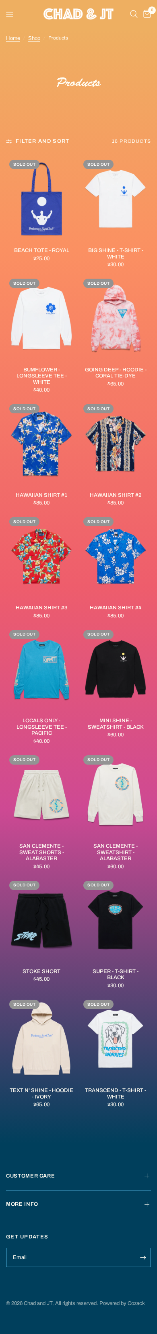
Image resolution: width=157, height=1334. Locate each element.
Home (13, 38)
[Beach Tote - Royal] (41, 199)
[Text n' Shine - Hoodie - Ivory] (41, 1039)
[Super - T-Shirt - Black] (115, 920)
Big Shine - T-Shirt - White (115, 254)
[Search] (133, 14)
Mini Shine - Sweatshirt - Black (116, 724)
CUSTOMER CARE (30, 1176)
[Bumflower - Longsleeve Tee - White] (41, 318)
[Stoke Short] (41, 920)
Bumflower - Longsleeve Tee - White (42, 376)
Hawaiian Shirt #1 (41, 495)
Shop (34, 38)
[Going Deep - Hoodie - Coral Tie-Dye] (115, 318)
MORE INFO (22, 1204)
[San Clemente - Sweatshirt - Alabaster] (115, 794)
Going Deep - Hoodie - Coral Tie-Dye (116, 373)
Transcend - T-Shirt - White (115, 1094)
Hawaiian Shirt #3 (41, 608)
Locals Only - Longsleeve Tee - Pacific (42, 727)
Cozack (136, 1303)
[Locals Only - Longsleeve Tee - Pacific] (41, 669)
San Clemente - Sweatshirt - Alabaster (115, 852)
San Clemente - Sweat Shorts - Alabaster (41, 852)
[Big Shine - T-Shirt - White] (115, 199)
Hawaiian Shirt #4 (115, 608)
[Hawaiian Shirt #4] (115, 556)
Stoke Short (41, 971)
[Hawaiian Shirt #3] (41, 556)
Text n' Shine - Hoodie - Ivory (41, 1094)
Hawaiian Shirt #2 (115, 495)
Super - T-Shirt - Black (115, 975)
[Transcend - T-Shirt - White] (115, 1039)
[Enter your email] (143, 1257)
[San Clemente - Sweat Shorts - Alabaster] (41, 794)
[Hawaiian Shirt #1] (41, 443)
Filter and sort (43, 141)
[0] (145, 14)
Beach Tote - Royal (41, 250)
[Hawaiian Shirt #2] (115, 443)
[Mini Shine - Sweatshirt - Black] (115, 669)
